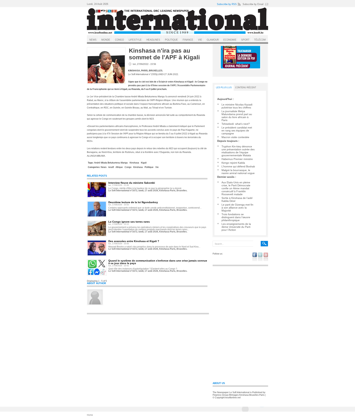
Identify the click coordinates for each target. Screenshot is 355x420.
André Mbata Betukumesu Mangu (111, 162)
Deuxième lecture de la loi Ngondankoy (133, 202)
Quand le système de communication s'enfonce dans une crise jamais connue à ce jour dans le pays (157, 262)
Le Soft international (177, 21)
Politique (149, 167)
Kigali (144, 162)
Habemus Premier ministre (237, 159)
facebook (254, 256)
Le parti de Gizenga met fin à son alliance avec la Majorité (237, 207)
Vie (157, 167)
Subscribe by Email (253, 4)
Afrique (119, 167)
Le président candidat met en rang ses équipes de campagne (237, 130)
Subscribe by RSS (227, 4)
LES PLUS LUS (224, 87)
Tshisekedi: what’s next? (236, 123)
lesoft (111, 167)
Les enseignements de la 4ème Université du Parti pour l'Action (236, 226)
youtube (265, 256)
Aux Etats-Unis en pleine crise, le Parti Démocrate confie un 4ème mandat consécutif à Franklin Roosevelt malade (236, 188)
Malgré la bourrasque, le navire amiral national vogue (238, 172)
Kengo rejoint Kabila (233, 162)
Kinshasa (134, 162)
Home (90, 415)
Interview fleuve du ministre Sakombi (131, 182)
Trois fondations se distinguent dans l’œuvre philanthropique (236, 217)
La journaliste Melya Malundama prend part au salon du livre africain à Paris (237, 116)
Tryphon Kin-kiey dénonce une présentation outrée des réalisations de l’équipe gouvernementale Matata (238, 151)
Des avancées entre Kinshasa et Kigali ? (133, 241)
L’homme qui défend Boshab (238, 166)
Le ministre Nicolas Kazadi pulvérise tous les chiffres (237, 106)
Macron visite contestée (235, 137)
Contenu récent (245, 87)
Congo (128, 167)
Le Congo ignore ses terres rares (129, 221)
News (103, 167)
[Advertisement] (148, 342)
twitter (260, 256)
